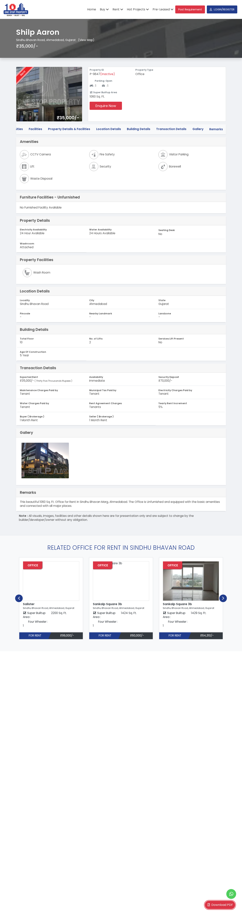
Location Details (108, 129)
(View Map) (86, 40)
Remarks (216, 129)
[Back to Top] (231, 905)
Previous (19, 598)
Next (223, 598)
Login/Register (224, 9)
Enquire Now (105, 105)
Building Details (138, 129)
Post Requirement (190, 9)
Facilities (35, 129)
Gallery (197, 129)
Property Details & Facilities (69, 129)
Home (91, 9)
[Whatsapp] (231, 894)
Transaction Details (171, 129)
